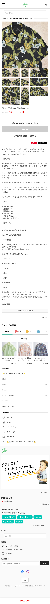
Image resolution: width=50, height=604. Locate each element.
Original (5, 401)
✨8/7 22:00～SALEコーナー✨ (13, 373)
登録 (44, 563)
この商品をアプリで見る (25, 311)
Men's (4, 379)
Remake (5, 390)
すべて (7, 331)
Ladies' (5, 384)
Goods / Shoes (8, 395)
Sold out (25, 129)
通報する (44, 317)
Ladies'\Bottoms (8, 406)
